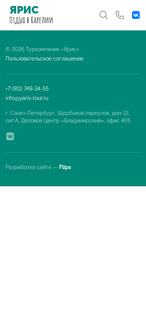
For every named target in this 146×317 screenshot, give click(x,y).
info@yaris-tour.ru (27, 98)
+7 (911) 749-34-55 (27, 89)
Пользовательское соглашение (44, 59)
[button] (104, 15)
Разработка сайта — (39, 167)
